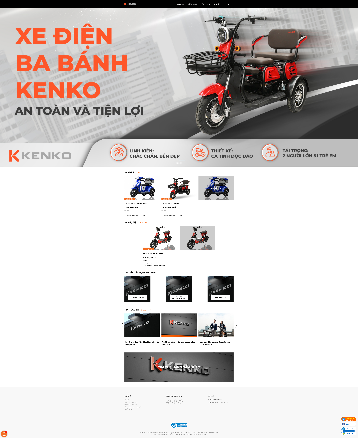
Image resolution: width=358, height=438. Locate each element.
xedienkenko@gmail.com (220, 402)
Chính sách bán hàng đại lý (133, 407)
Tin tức (217, 4)
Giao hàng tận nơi (137, 297)
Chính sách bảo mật (130, 404)
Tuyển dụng (128, 409)
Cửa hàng (192, 4)
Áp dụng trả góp (220, 297)
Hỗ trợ (126, 400)
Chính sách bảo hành (131, 402)
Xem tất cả (141, 172)
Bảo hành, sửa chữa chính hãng (179, 297)
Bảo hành (205, 4)
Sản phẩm (180, 4)
